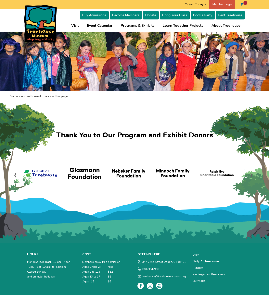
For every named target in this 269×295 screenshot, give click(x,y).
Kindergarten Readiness (209, 274)
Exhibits (198, 268)
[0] (241, 4)
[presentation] (15, 174)
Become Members (125, 15)
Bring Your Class (174, 15)
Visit (77, 25)
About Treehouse (227, 25)
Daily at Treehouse (206, 261)
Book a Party (202, 15)
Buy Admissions (94, 15)
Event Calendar (99, 25)
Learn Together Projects (185, 25)
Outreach (199, 281)
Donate (150, 15)
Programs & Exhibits (139, 25)
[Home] (40, 23)
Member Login (222, 4)
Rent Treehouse (230, 15)
